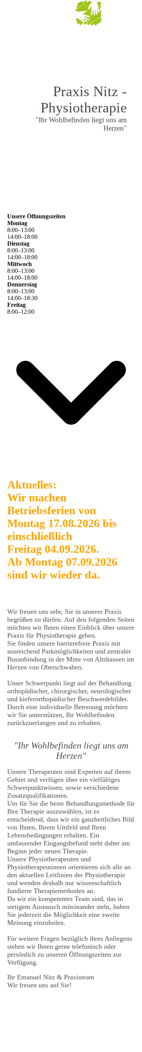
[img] (89, 13)
